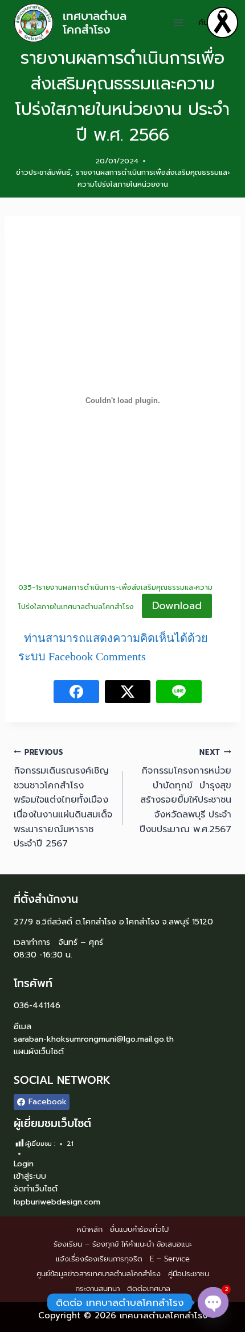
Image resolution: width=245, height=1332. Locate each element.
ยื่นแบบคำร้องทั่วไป (139, 1229)
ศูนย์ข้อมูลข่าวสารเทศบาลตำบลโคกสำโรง (98, 1273)
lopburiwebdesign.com (57, 1202)
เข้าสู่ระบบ (30, 1176)
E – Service (170, 1258)
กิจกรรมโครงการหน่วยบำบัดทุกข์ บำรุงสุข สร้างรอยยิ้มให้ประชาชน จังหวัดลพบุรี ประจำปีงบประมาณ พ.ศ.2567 (185, 791)
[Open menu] (178, 22)
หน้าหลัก (90, 1229)
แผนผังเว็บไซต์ (39, 1052)
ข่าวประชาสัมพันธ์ (43, 172)
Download (177, 606)
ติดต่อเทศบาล (148, 1288)
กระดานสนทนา (97, 1288)
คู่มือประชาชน (188, 1273)
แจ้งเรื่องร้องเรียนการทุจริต (99, 1258)
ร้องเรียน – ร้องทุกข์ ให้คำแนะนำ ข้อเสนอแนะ (123, 1244)
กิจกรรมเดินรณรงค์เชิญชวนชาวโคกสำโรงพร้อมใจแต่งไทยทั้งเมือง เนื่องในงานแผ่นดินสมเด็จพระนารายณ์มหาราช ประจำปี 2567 (63, 799)
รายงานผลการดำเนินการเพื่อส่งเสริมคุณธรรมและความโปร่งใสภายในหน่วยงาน (153, 178)
